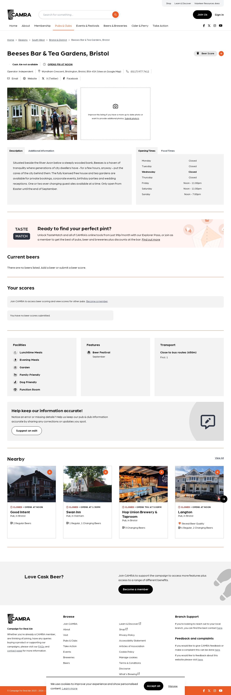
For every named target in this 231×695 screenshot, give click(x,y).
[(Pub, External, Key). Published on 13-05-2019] (199, 502)
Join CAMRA (70, 623)
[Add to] (221, 53)
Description (16, 150)
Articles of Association (131, 646)
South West (38, 39)
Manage (173, 686)
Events (67, 651)
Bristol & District (58, 39)
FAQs (41, 646)
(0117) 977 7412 (140, 71)
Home (10, 39)
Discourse (124, 668)
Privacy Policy (127, 634)
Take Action (70, 646)
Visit (65, 634)
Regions (23, 39)
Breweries (69, 657)
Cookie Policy (126, 651)
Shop (168, 3)
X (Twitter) (52, 78)
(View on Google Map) (109, 71)
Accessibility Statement (132, 640)
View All (219, 457)
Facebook (72, 78)
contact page (14, 650)
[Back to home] (19, 15)
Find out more (151, 239)
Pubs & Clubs (70, 640)
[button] (223, 499)
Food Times (168, 150)
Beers (66, 662)
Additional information (41, 150)
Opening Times (146, 150)
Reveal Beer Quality (192, 523)
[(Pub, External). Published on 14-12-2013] (31, 502)
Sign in (219, 14)
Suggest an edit (26, 430)
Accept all (153, 686)
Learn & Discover (183, 3)
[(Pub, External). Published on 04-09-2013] (87, 502)
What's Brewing (128, 673)
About (66, 629)
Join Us (202, 14)
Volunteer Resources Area (206, 3)
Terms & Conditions (130, 662)
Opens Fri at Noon (60, 64)
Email (15, 78)
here (219, 627)
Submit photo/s (132, 118)
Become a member (97, 301)
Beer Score (208, 53)
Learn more (69, 688)
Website (32, 78)
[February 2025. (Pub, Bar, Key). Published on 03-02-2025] (143, 502)
